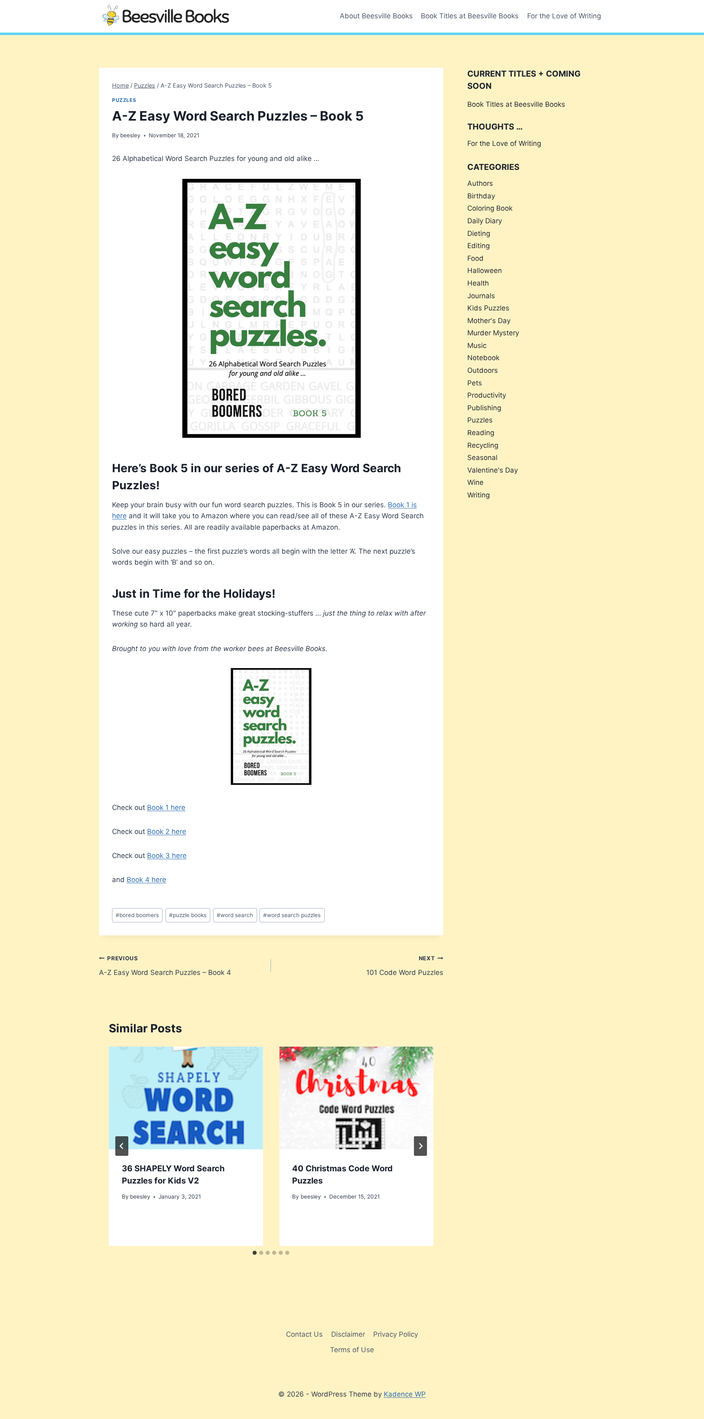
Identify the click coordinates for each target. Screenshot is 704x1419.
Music (476, 345)
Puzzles (124, 100)
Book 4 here (146, 880)
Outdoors (482, 370)
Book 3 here (167, 855)
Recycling (482, 445)
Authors (480, 183)
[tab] (255, 1253)
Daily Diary (484, 221)
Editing (478, 246)
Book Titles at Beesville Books (470, 16)
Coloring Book (490, 208)
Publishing (484, 408)
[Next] (420, 1146)
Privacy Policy (395, 1334)
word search (235, 915)
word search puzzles (292, 915)
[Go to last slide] (121, 1146)
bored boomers (137, 915)
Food (475, 258)
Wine (475, 482)
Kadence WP (405, 1394)
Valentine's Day (492, 470)
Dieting (478, 233)
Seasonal (482, 457)
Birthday (481, 196)
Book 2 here (166, 831)
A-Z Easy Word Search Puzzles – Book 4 (165, 966)
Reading (480, 433)
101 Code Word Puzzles (404, 966)
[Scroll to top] (683, 1392)
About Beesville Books (376, 16)
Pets (474, 383)
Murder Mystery (493, 333)
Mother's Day (488, 321)
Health (478, 283)
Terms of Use (352, 1350)
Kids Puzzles (488, 308)
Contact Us (304, 1334)
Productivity (486, 395)
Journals (481, 296)
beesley (130, 135)
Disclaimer (348, 1334)
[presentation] (186, 1098)
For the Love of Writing (564, 16)
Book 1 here (166, 807)
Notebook (483, 358)
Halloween (484, 270)
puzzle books (188, 915)
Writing (478, 495)
